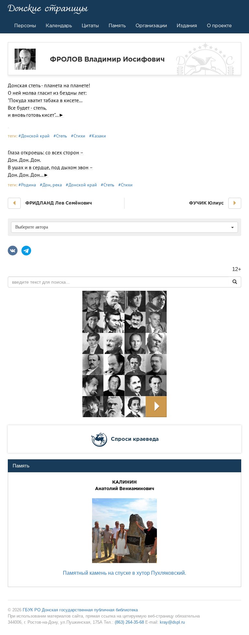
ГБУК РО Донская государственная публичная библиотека (80, 609)
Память (117, 25)
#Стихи (78, 136)
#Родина (27, 185)
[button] (14, 203)
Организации (151, 25)
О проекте (219, 25)
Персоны (25, 25)
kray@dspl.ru (172, 622)
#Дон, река (51, 185)
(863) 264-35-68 (129, 622)
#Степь (60, 136)
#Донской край (34, 136)
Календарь (59, 25)
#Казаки (97, 136)
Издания (187, 25)
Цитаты (90, 25)
